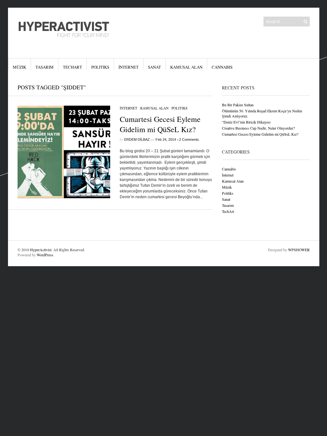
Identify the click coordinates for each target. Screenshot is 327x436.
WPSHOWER (299, 249)
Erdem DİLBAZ (137, 139)
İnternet (128, 67)
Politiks (100, 67)
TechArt (72, 67)
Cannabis (222, 67)
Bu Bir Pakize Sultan (238, 104)
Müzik (19, 67)
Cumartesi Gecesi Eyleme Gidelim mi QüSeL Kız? (160, 124)
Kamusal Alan (186, 67)
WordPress (45, 254)
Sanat (154, 67)
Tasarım (44, 67)
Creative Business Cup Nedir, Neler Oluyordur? (258, 128)
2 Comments (189, 139)
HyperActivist (40, 249)
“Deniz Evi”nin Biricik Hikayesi (246, 121)
